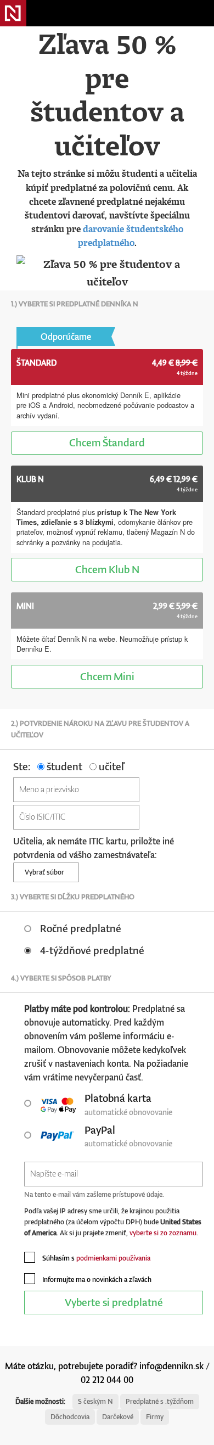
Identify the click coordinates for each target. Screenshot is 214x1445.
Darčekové (117, 1416)
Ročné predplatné (80, 928)
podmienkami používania (113, 1258)
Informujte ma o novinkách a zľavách (96, 1279)
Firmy (155, 1416)
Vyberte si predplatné (114, 1302)
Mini (107, 676)
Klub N (107, 569)
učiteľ (110, 766)
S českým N (95, 1401)
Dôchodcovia (69, 1416)
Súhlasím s (95, 1258)
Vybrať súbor (46, 872)
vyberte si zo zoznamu (162, 1232)
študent (63, 766)
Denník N (13, 13)
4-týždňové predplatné (92, 950)
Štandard (107, 442)
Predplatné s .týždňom (160, 1401)
